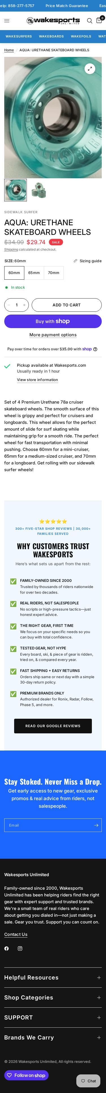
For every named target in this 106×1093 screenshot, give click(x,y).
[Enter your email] (96, 825)
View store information (37, 379)
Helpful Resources (31, 977)
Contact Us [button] (15, 934)
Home (9, 50)
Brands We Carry (29, 1037)
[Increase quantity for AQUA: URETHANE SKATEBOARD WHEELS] (24, 305)
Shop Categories (28, 997)
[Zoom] (90, 68)
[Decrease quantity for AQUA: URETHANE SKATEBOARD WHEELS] (9, 305)
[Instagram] (24, 948)
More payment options (53, 334)
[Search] (89, 21)
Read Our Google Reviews (53, 726)
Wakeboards (51, 36)
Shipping (11, 249)
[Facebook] (10, 948)
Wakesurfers (19, 36)
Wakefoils (81, 36)
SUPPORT (18, 1017)
